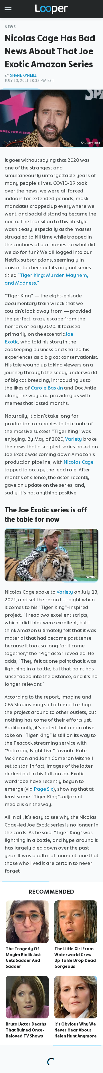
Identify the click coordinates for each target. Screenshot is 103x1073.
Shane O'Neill (23, 75)
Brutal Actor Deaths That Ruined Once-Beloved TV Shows (26, 1030)
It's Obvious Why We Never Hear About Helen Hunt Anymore (75, 1030)
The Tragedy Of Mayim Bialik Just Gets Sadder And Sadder (23, 957)
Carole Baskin (47, 387)
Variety (73, 439)
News (10, 27)
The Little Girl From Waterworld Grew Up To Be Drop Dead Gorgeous (75, 957)
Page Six (43, 789)
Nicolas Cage (79, 462)
